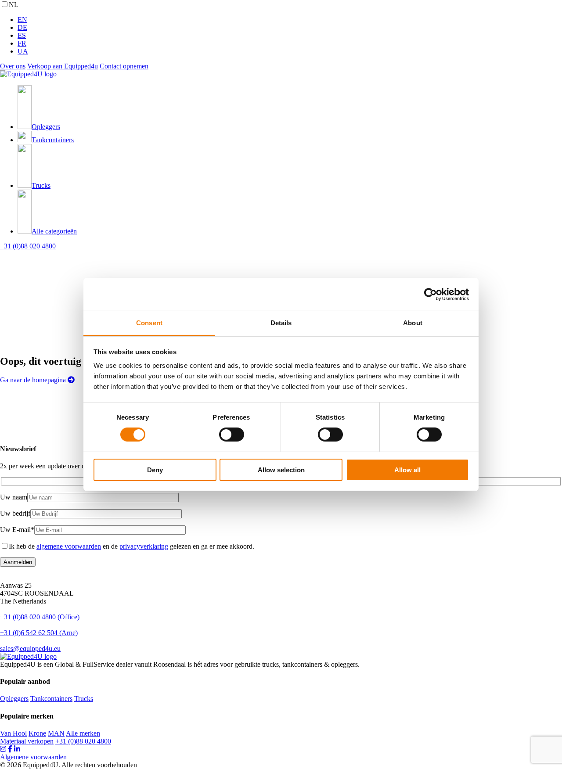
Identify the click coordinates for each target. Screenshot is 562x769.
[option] (290, 20)
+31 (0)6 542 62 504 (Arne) (39, 632)
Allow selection (281, 470)
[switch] (231, 435)
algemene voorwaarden (68, 546)
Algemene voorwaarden (33, 757)
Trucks (83, 698)
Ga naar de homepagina (34, 380)
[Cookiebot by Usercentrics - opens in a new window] (430, 294)
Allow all (407, 470)
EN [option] (22, 19)
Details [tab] (281, 323)
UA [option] (23, 51)
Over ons (12, 66)
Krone (37, 733)
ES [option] (22, 35)
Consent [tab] (149, 323)
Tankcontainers (51, 698)
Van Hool (13, 733)
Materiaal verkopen (27, 741)
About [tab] (412, 323)
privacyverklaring (143, 546)
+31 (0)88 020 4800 (28, 246)
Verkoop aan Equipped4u (62, 66)
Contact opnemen (124, 66)
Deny (155, 470)
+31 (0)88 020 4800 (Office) (39, 617)
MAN (56, 733)
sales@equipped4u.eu (30, 648)
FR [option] (22, 43)
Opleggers (14, 698)
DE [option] (22, 27)
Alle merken (83, 733)
